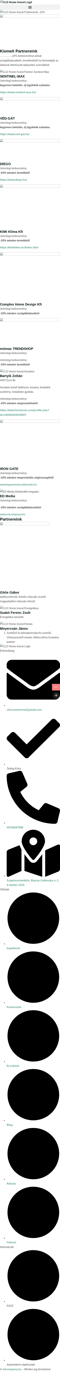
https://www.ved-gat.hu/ (14, 134)
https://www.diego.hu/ (13, 179)
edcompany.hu (12, 1369)
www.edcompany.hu (12, 514)
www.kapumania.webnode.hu (18, 484)
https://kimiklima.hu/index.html (19, 247)
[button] (30, 7)
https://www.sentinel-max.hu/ (18, 92)
